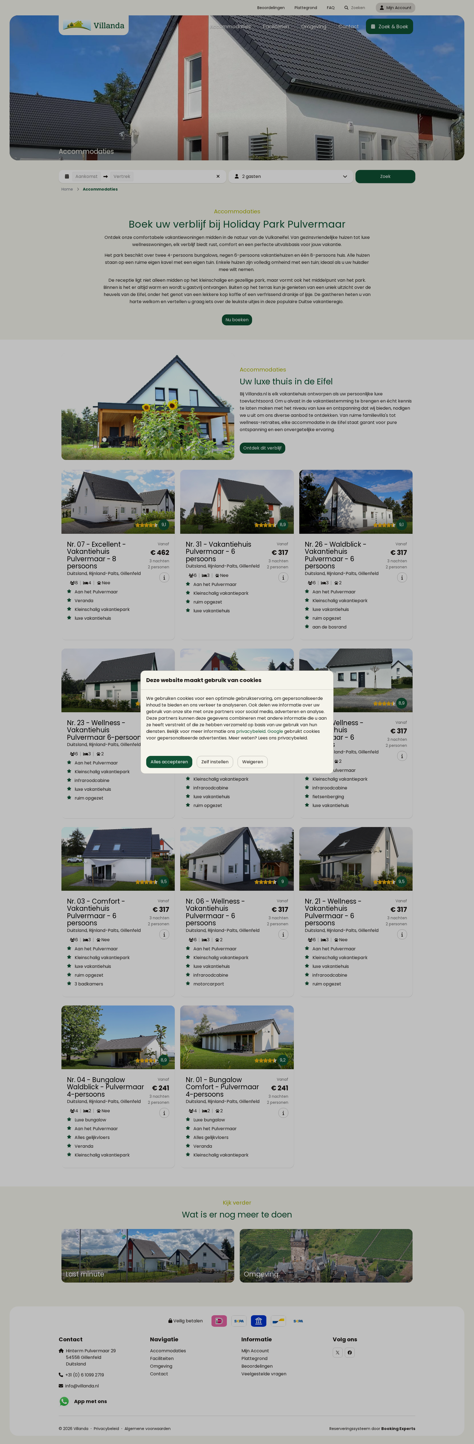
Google (275, 731)
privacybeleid (251, 731)
